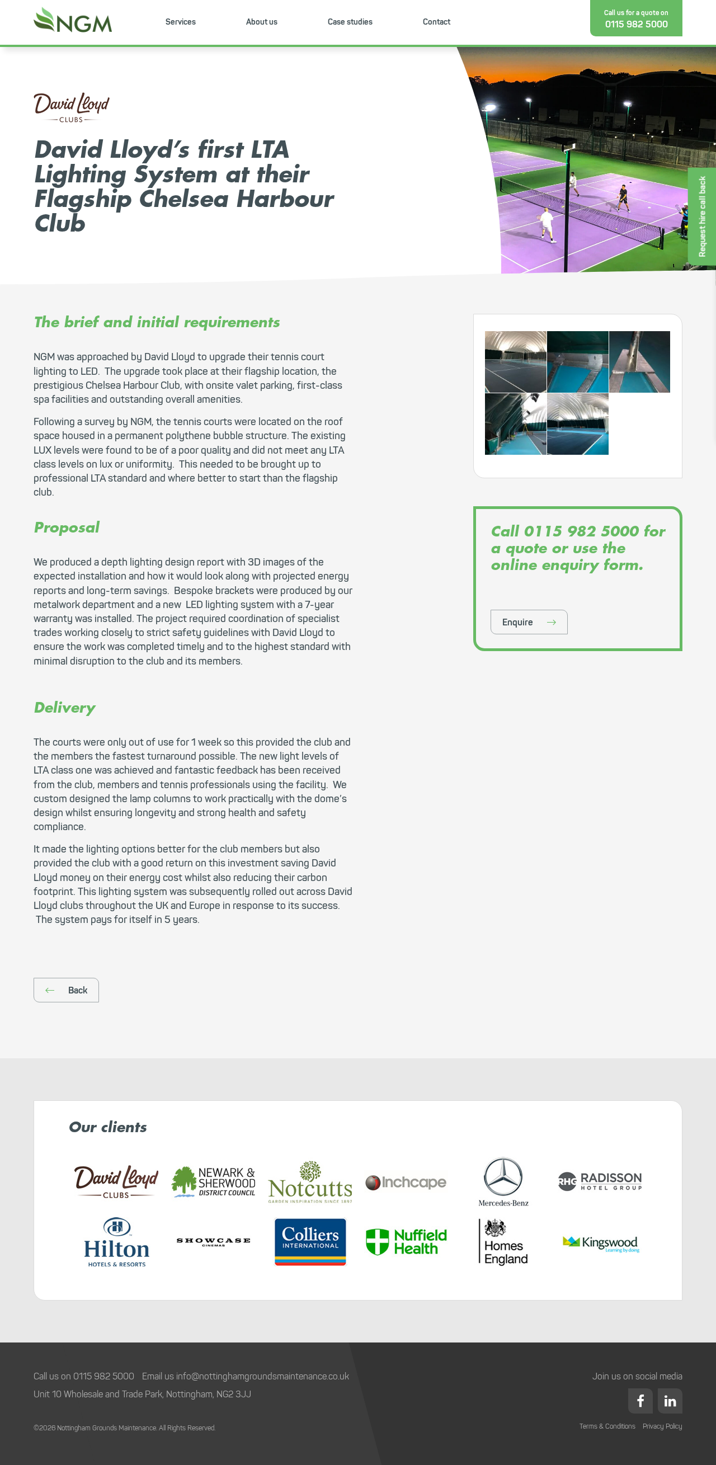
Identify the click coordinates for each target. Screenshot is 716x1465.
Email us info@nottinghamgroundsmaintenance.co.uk (245, 1376)
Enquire (517, 622)
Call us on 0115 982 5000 (84, 1376)
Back (77, 990)
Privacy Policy (662, 1426)
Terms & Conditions (607, 1426)
